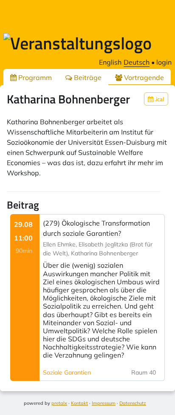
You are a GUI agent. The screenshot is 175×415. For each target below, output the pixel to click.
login (164, 62)
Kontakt (79, 403)
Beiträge (87, 77)
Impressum (104, 403)
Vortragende (143, 77)
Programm (34, 77)
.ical (158, 98)
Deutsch (137, 62)
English (110, 62)
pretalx (59, 403)
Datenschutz (132, 403)
